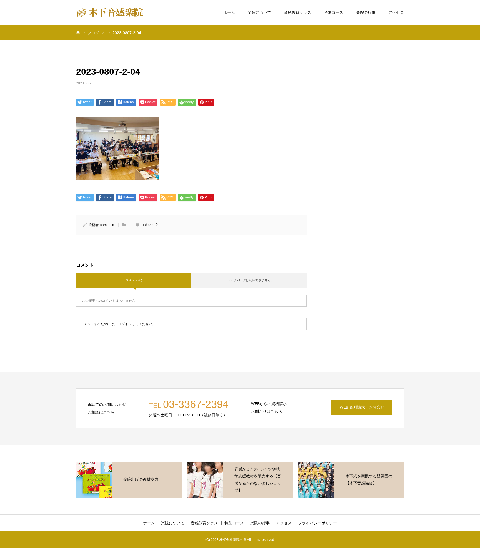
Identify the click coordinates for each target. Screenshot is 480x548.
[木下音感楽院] (110, 12)
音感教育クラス (297, 12)
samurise (107, 225)
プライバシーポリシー (317, 523)
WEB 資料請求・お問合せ (362, 407)
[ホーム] (78, 32)
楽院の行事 (366, 12)
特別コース (333, 12)
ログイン (124, 324)
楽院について (259, 12)
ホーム (229, 12)
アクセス (396, 12)
